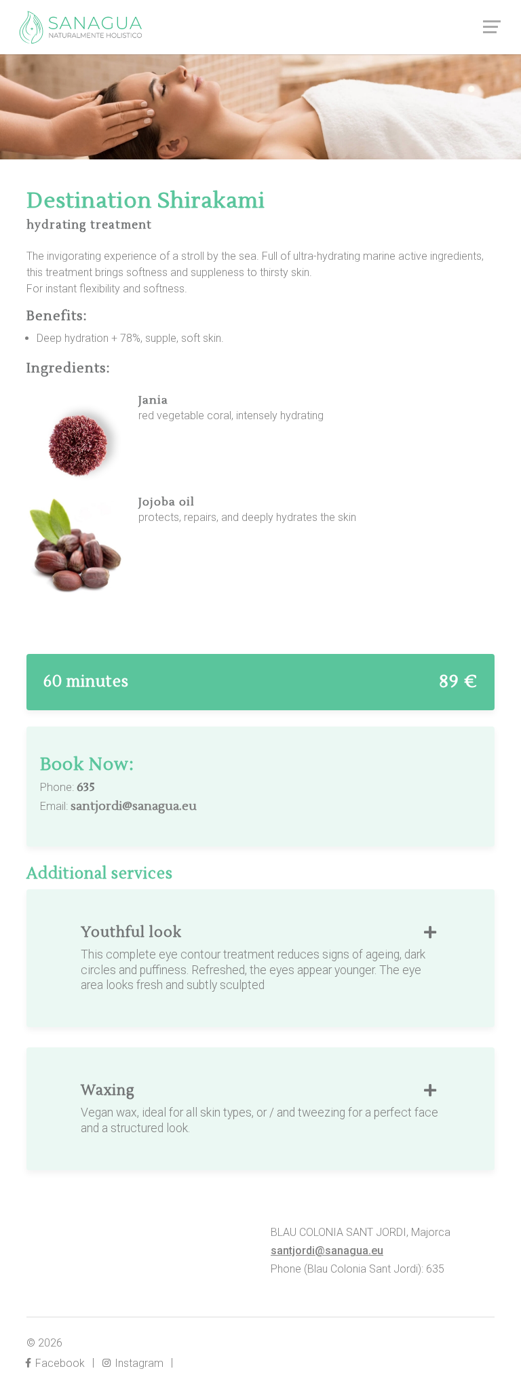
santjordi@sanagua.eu (134, 806)
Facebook (59, 1363)
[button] (430, 933)
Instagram (137, 1363)
